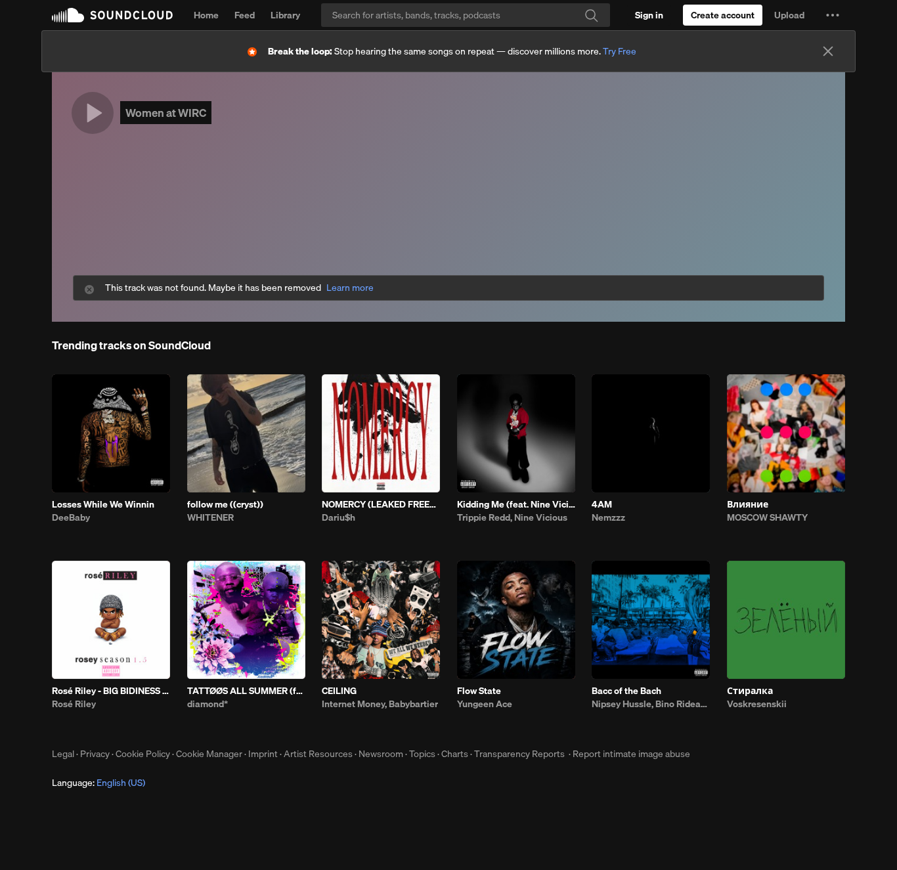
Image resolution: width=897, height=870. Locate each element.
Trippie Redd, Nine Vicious (512, 517)
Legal (63, 754)
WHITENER (210, 517)
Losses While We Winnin (103, 504)
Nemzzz (608, 517)
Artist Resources (318, 754)
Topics (422, 754)
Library (285, 15)
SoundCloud (112, 15)
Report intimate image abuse (631, 754)
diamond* (207, 703)
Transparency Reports (519, 754)
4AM (602, 504)
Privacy (95, 754)
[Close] (828, 51)
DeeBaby (71, 517)
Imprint (263, 754)
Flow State (479, 690)
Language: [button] (98, 782)
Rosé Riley (74, 703)
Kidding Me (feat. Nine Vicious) (516, 504)
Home (206, 15)
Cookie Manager (209, 754)
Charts (454, 754)
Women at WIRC (165, 112)
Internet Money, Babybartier (380, 703)
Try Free (619, 51)
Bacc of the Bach (626, 690)
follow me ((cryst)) (225, 504)
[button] (832, 15)
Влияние (747, 504)
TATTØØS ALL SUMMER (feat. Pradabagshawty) (246, 690)
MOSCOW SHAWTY (767, 517)
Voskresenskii (757, 703)
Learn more (350, 288)
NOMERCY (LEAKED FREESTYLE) (381, 504)
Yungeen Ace (484, 703)
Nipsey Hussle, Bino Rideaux (651, 703)
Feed (244, 15)
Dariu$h (338, 517)
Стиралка (750, 690)
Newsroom (381, 754)
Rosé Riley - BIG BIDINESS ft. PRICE (111, 690)
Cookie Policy (143, 754)
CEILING (339, 690)
